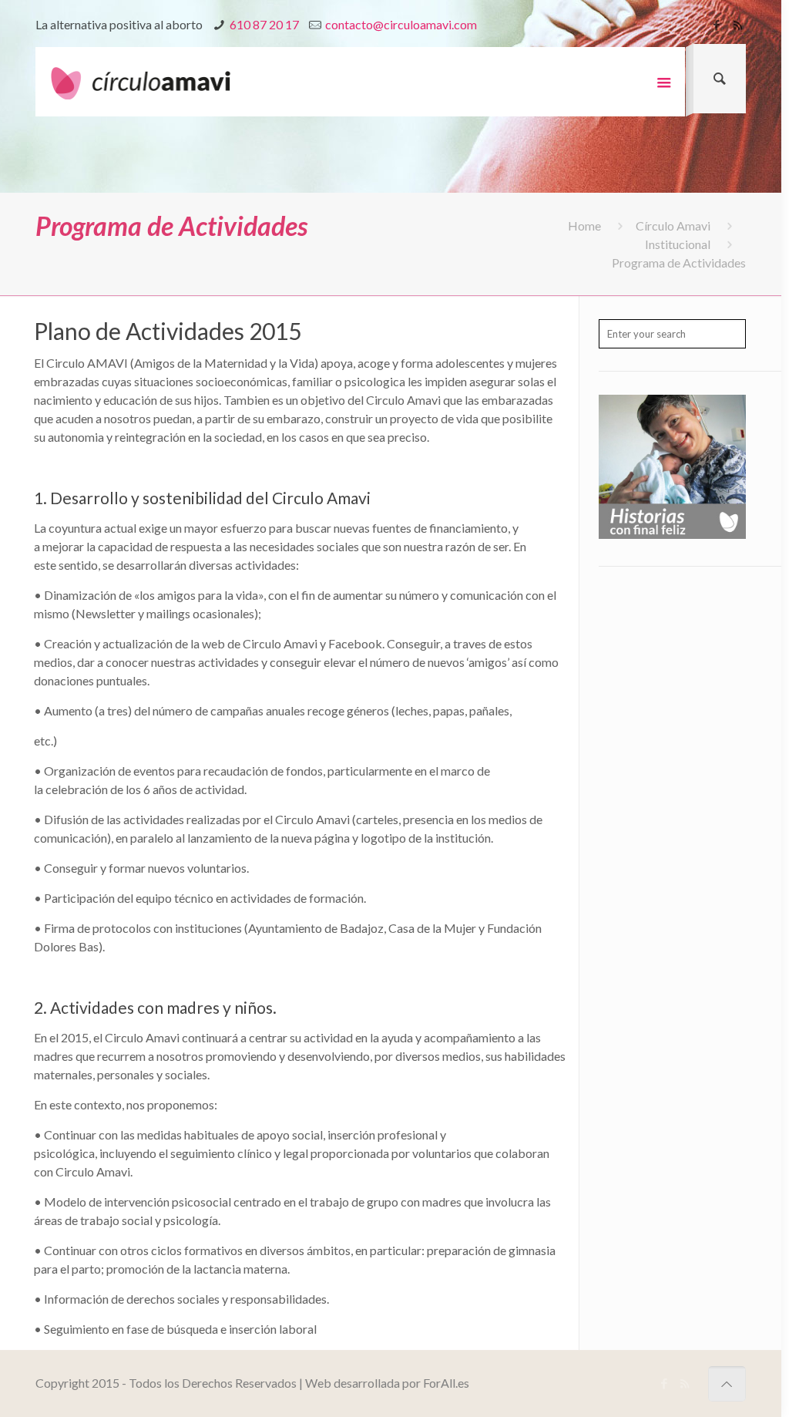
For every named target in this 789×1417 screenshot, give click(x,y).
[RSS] (738, 25)
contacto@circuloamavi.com (401, 24)
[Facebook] (717, 25)
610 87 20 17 (264, 24)
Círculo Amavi (673, 225)
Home (584, 225)
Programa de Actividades (679, 262)
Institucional (677, 244)
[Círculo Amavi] (147, 81)
